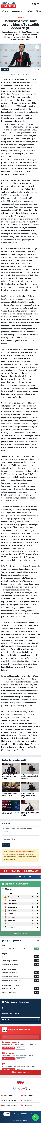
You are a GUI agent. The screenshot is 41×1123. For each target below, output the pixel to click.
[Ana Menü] (38, 4)
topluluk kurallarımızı (19, 851)
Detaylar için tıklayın (20, 933)
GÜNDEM (5, 11)
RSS (7, 1114)
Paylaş (6, 69)
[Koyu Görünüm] (32, 4)
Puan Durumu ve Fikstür (11, 1100)
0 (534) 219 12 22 (9, 1058)
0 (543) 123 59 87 (9, 1048)
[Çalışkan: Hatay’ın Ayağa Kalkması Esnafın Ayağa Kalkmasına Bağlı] (30, 768)
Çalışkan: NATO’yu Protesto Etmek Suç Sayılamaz (28, 795)
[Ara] (35, 4)
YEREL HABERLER (18, 11)
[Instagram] (20, 1088)
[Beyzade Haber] (8, 4)
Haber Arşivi (28, 1105)
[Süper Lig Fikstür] (38, 941)
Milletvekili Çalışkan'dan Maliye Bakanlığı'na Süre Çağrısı (30, 813)
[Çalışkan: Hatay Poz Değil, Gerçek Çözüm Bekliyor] (11, 768)
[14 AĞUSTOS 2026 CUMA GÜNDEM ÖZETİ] (11, 805)
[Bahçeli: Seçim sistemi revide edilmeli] (11, 787)
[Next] (27, 1088)
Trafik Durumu (28, 1095)
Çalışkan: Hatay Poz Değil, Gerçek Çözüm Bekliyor (9, 776)
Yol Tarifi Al (21, 1048)
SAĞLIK (30, 11)
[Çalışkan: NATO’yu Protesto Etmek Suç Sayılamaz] (30, 787)
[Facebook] (13, 1088)
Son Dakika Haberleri (10, 1105)
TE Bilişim (25, 1120)
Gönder (6, 845)
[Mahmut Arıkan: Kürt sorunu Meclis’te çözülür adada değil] (20, 55)
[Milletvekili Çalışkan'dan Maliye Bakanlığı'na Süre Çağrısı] (30, 805)
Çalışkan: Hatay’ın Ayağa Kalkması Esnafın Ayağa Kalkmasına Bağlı (30, 776)
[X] (17, 1088)
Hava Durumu (8, 1095)
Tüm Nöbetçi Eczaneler (21, 1072)
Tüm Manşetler (28, 1100)
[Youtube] (24, 1088)
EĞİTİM (38, 11)
